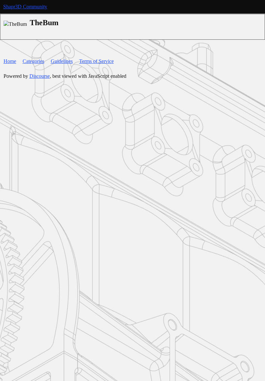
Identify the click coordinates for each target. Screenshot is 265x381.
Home (10, 61)
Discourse (39, 76)
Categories (33, 61)
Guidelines (62, 61)
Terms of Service (96, 61)
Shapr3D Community (25, 6)
